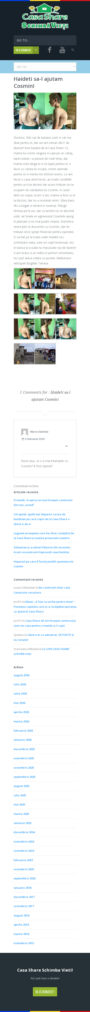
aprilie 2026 (21, 712)
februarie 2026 (23, 730)
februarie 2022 (23, 860)
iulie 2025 (20, 795)
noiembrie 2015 (24, 943)
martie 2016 (21, 934)
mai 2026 (19, 703)
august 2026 (21, 675)
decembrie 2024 (24, 832)
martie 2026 (21, 721)
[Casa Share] (45, 29)
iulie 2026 (20, 684)
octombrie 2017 (24, 906)
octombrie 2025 (24, 767)
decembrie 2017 (24, 897)
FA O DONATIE (23, 50)
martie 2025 (21, 814)
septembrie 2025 (24, 777)
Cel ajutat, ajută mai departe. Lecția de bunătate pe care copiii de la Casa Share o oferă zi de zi (41, 519)
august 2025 (21, 786)
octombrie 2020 (24, 869)
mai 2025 (19, 804)
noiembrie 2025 (24, 758)
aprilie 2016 (21, 924)
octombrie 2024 (24, 851)
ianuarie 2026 (22, 740)
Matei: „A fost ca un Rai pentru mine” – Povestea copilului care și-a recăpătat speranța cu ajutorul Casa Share (45, 606)
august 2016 (21, 915)
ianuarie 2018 (22, 888)
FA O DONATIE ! (45, 991)
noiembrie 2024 (24, 841)
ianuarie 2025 (22, 823)
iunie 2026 (20, 693)
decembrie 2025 (24, 749)
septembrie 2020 (24, 878)
